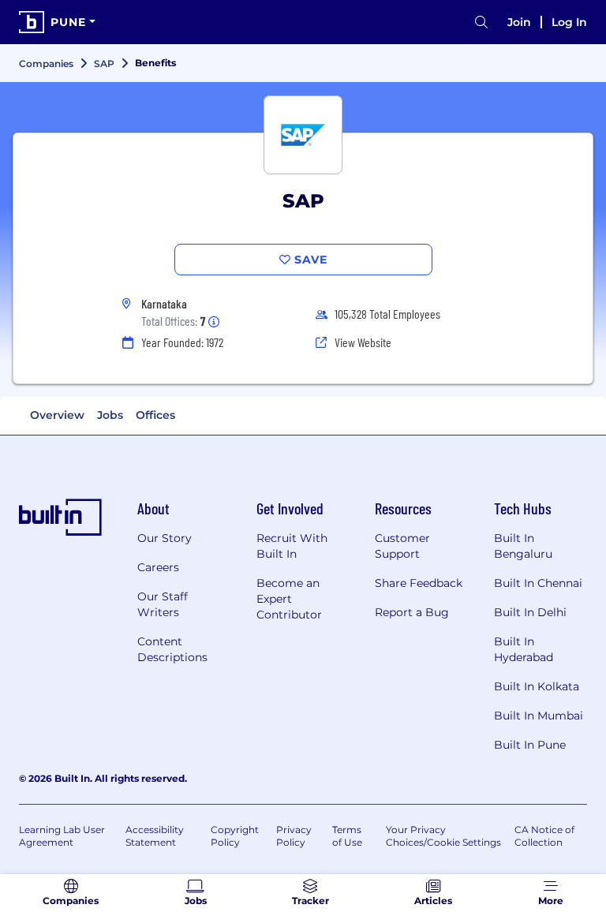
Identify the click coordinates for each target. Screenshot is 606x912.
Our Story (164, 538)
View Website (363, 342)
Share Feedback (418, 583)
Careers (158, 567)
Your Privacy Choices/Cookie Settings (443, 836)
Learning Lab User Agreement (62, 836)
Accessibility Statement (154, 836)
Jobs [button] (110, 415)
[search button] (481, 22)
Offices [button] (155, 415)
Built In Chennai (538, 583)
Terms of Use (347, 836)
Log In (569, 22)
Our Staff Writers (162, 604)
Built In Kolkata (536, 686)
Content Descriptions (172, 649)
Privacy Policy (294, 836)
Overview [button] (57, 415)
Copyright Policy (235, 836)
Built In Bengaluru (523, 546)
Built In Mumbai (538, 715)
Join (519, 22)
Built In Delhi (530, 612)
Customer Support (402, 546)
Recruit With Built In (291, 546)
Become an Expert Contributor (289, 599)
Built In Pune (530, 745)
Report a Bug (412, 612)
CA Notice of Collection (544, 836)
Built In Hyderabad (523, 649)
